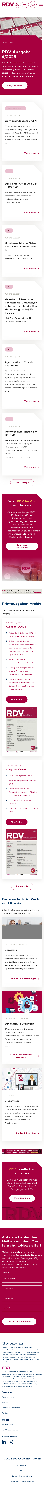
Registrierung (8, 1397)
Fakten (5, 1413)
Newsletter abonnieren (19, 1322)
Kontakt (5, 1402)
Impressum (22, 1465)
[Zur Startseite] (8, 4)
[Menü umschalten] (40, 4)
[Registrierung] (17, 4)
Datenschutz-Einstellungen (22, 1481)
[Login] (25, 4)
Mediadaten (7, 1425)
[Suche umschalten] (33, 4)
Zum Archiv (22, 886)
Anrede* (5, 1272)
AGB (22, 1471)
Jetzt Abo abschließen (22, 546)
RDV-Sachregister (10, 1430)
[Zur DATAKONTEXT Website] (12, 1343)
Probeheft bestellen (11, 1408)
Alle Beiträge (22, 483)
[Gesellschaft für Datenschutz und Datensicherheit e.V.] (6, 1368)
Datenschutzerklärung (22, 1476)
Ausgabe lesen (14, 86)
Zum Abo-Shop (22, 1198)
